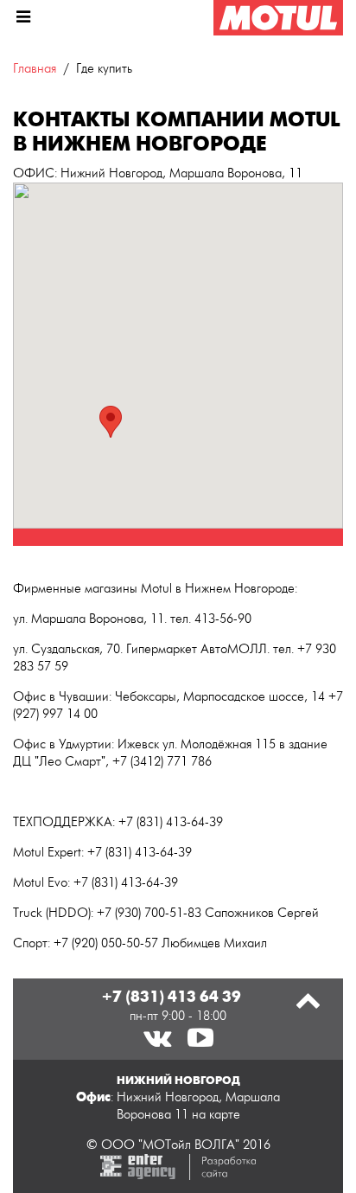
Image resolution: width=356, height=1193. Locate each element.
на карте (216, 1114)
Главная (34, 68)
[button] (110, 422)
